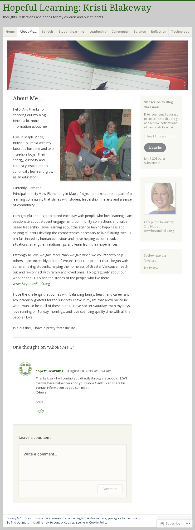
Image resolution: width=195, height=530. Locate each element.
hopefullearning (49, 371)
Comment (109, 489)
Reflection (158, 31)
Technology (180, 31)
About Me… (28, 31)
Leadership (98, 31)
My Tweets (151, 268)
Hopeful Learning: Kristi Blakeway (77, 8)
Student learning (71, 31)
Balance (140, 31)
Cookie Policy (98, 522)
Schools (48, 31)
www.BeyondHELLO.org (32, 283)
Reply (40, 411)
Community (120, 31)
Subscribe (155, 148)
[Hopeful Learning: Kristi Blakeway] (97, 65)
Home (10, 31)
